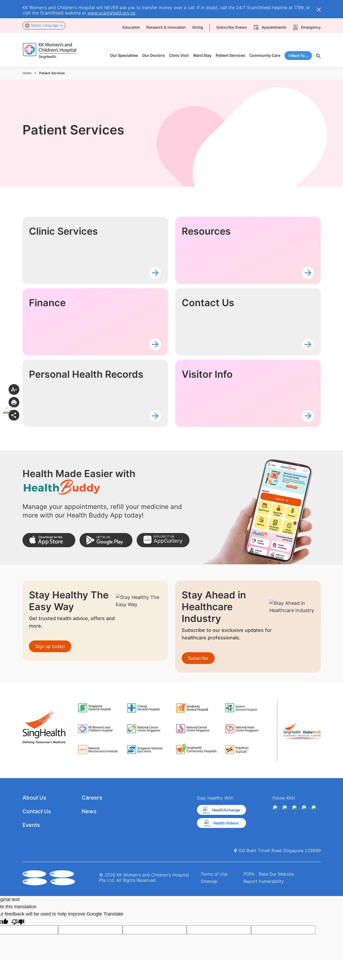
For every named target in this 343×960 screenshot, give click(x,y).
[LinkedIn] (305, 808)
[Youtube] (286, 808)
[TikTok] (315, 808)
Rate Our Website (276, 874)
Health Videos (226, 823)
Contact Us (37, 811)
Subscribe (198, 658)
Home (27, 73)
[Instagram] (295, 808)
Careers (92, 797)
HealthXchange (226, 810)
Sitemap (209, 881)
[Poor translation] (18, 921)
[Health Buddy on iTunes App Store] (49, 540)
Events (31, 825)
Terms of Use (214, 874)
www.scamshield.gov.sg (111, 13)
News (89, 811)
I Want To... (298, 55)
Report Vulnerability (264, 881)
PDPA (249, 874)
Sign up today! (50, 646)
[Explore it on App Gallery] (163, 540)
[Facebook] (276, 808)
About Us (34, 797)
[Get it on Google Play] (106, 540)
